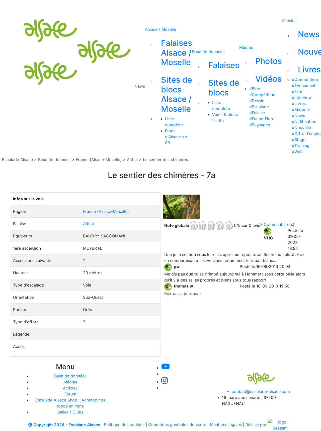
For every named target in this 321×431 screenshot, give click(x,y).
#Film (297, 91)
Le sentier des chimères (165, 159)
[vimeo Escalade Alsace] (160, 7)
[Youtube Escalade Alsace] (142, 7)
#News (298, 115)
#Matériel (301, 109)
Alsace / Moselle (160, 29)
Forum (70, 393)
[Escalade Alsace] (256, 374)
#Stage (298, 139)
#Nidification (304, 121)
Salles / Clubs (70, 411)
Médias (246, 47)
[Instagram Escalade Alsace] (164, 381)
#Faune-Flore (261, 118)
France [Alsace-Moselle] (99, 159)
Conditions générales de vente (177, 424)
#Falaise (257, 112)
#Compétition (262, 94)
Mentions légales (226, 424)
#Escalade (259, 106)
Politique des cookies (124, 424)
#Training (300, 145)
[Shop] (210, 7)
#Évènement (303, 85)
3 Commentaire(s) (277, 224)
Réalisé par (257, 424)
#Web (297, 151)
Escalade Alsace (17, 159)
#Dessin (256, 100)
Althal (132, 159)
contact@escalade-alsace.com (261, 391)
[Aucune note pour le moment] (212, 225)
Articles (289, 20)
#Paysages (259, 124)
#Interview (302, 97)
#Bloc (254, 88)
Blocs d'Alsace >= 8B (176, 136)
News (139, 86)
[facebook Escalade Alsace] (193, 7)
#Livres (299, 103)
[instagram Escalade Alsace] (177, 7)
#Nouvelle (301, 127)
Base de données (208, 51)
